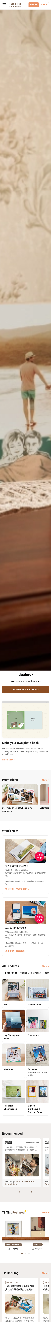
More (44, 780)
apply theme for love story (26, 689)
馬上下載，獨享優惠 (14, 951)
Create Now (7, 760)
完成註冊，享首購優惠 (16, 889)
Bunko (17, 1181)
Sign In (44, 5)
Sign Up (33, 5)
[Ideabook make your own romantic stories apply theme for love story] (25, 340)
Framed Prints (28, 1181)
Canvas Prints (11, 1184)
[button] (13, 1228)
